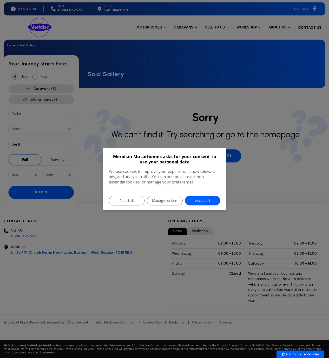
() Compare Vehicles (302, 354)
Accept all (202, 200)
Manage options (165, 200)
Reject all (126, 200)
